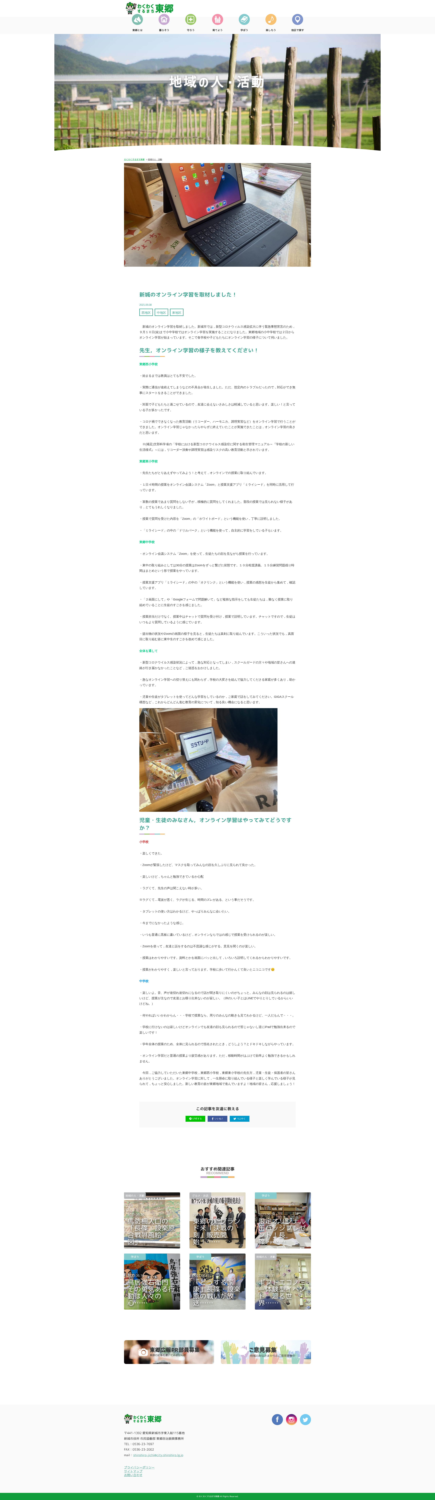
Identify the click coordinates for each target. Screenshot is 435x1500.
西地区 (146, 312)
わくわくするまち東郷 (134, 159)
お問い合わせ (133, 1475)
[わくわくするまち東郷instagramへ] (291, 1449)
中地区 (161, 312)
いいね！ (219, 1118)
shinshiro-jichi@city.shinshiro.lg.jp (158, 1455)
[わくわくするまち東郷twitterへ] (305, 1449)
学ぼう (244, 30)
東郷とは (137, 30)
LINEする (197, 1118)
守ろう (191, 30)
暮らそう (164, 30)
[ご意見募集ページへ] (266, 1352)
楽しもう (271, 30)
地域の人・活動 (134, 1195)
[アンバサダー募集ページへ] (169, 1352)
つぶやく (241, 1118)
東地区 (176, 312)
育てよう (217, 30)
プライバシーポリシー (139, 1467)
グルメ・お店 (200, 1195)
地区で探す (297, 30)
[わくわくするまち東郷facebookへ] (277, 1449)
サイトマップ (133, 1471)
